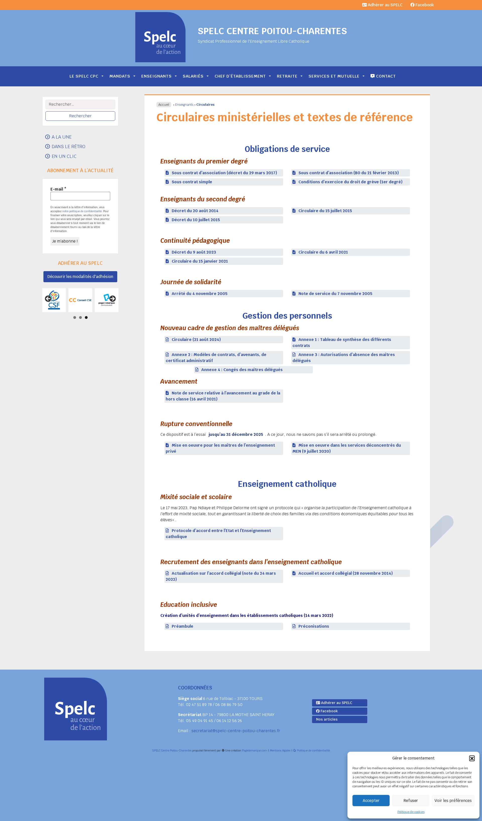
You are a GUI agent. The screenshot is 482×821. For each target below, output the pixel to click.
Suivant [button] (112, 299)
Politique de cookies (411, 812)
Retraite (287, 76)
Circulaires (205, 104)
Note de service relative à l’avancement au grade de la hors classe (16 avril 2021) (223, 396)
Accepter (371, 800)
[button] (471, 758)
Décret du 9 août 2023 (194, 252)
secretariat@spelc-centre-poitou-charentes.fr (236, 730)
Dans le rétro (68, 146)
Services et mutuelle (334, 76)
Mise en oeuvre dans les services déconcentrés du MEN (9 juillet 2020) (346, 448)
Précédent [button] (48, 299)
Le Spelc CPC (84, 76)
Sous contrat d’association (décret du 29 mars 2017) (224, 172)
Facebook (424, 5)
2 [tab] (80, 317)
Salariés (193, 76)
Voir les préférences (453, 800)
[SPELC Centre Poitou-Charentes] (160, 37)
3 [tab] (86, 317)
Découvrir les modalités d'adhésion (80, 276)
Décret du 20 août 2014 (195, 210)
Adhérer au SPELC (384, 5)
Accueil (163, 104)
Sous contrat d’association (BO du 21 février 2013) (348, 172)
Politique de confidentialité (313, 750)
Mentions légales (280, 750)
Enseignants (156, 76)
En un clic (64, 156)
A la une (62, 137)
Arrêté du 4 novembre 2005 (199, 293)
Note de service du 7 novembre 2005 (335, 293)
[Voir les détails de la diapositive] (77, 300)
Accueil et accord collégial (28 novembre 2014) (345, 573)
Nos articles (327, 719)
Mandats (119, 76)
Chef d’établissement (240, 76)
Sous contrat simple (192, 182)
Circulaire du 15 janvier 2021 (200, 261)
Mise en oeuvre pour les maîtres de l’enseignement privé (220, 448)
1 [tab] (74, 317)
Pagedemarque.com (254, 750)
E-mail (58, 189)
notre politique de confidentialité (82, 211)
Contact (385, 76)
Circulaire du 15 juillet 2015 (325, 210)
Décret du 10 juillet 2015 (196, 219)
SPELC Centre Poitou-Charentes (272, 31)
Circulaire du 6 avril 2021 (323, 252)
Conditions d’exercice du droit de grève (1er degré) (350, 182)
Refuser (410, 800)
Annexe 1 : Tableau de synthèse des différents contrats (341, 342)
